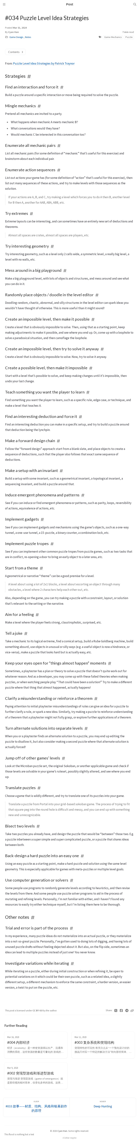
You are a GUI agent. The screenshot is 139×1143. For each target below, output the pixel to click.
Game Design (16, 37)
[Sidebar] (4, 4)
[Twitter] (116, 1011)
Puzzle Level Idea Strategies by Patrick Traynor (44, 63)
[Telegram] (127, 1011)
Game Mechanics (113, 37)
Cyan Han (13, 32)
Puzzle (129, 37)
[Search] (135, 4)
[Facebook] (121, 1011)
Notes (28, 37)
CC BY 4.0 (38, 1010)
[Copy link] (132, 1011)
